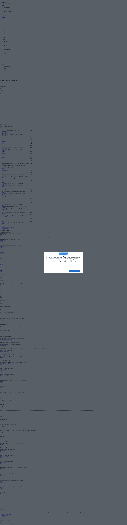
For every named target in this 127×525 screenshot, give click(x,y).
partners (51, 257)
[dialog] (63, 262)
